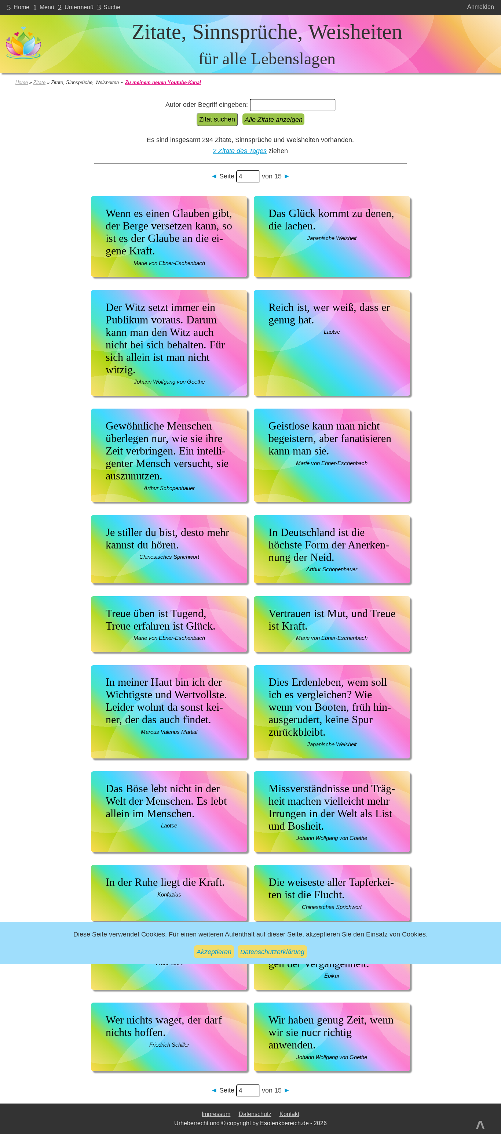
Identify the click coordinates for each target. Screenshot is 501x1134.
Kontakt (289, 1114)
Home (21, 82)
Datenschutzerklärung (272, 952)
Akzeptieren (214, 952)
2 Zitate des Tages (240, 151)
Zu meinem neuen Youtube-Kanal (163, 82)
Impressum (216, 1114)
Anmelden (480, 7)
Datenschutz (255, 1114)
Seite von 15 (250, 176)
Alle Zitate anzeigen (274, 119)
